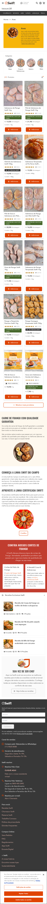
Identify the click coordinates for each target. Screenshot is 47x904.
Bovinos (16, 13)
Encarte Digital (7, 849)
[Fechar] (43, 874)
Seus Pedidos (7, 835)
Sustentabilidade (8, 866)
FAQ (3, 839)
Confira (23, 533)
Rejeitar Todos (23, 894)
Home (5, 19)
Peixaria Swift (7, 815)
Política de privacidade (11, 822)
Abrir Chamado (11, 798)
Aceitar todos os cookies (23, 900)
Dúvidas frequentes (9, 825)
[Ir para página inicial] (10, 3)
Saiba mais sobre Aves (28, 44)
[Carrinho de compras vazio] (44, 3)
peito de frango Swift (13, 573)
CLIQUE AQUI (10, 770)
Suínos (28, 13)
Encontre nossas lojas (10, 862)
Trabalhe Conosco (9, 818)
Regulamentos (7, 842)
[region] (23, 887)
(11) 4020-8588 (11, 746)
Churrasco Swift (8, 811)
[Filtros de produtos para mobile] (42, 77)
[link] (7, 8)
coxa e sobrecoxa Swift (32, 578)
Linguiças (35, 13)
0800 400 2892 (18, 783)
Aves (22, 13)
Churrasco (7, 13)
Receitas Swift (7, 808)
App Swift (5, 846)
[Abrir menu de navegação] (3, 3)
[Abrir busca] (37, 3)
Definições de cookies (23, 887)
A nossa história (8, 859)
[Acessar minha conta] (40, 3)
